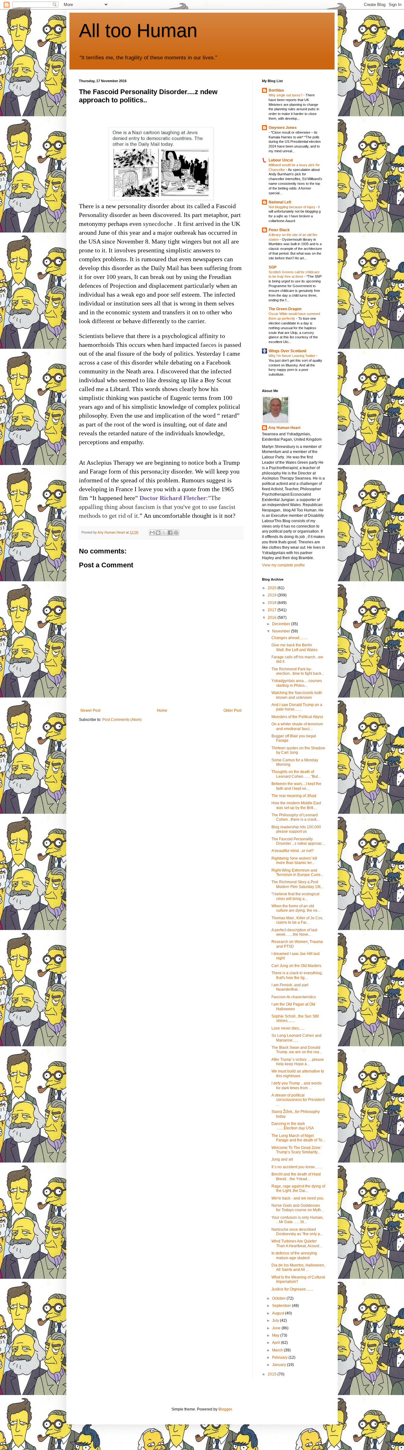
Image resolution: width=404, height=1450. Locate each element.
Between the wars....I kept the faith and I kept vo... (296, 786)
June (277, 1328)
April (276, 1342)
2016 (272, 617)
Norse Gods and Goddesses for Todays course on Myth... (297, 1207)
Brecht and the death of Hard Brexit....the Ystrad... (296, 1176)
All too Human (138, 30)
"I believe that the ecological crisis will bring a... (295, 896)
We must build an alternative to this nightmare (297, 1073)
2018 (272, 603)
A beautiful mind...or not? (292, 851)
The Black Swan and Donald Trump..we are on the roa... (296, 1049)
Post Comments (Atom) (122, 719)
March (278, 1350)
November (281, 631)
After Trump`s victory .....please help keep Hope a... (297, 1061)
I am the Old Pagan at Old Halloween (293, 1006)
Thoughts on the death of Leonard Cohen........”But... (296, 774)
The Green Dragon (285, 309)
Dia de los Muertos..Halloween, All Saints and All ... (298, 1267)
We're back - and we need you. (297, 1198)
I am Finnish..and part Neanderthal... (289, 987)
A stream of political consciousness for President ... (297, 1100)
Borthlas (276, 90)
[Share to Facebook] (170, 532)
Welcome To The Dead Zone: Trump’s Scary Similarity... (296, 1149)
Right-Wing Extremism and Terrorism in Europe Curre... (297, 872)
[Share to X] (164, 532)
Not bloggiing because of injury (292, 207)
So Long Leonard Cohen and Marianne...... (296, 1037)
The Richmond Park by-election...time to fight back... (297, 671)
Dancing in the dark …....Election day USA (292, 1125)
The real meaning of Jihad (293, 796)
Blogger (225, 1409)
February (280, 1357)
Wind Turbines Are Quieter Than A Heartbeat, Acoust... (296, 1243)
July (276, 1320)
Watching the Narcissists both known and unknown (296, 695)
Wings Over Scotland (287, 351)
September (282, 1305)
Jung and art (282, 1159)
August (278, 1313)
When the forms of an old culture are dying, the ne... (295, 908)
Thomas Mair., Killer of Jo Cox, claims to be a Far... (297, 920)
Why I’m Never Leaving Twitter (292, 356)
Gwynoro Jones (283, 127)
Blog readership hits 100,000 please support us (296, 829)
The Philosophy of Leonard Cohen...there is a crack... (295, 817)
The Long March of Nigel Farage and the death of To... (298, 1137)
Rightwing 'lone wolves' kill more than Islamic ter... (294, 860)
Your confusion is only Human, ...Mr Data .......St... (297, 1219)
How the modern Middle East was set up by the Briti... (296, 805)
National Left (280, 202)
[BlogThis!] (158, 532)
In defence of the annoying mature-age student (294, 1255)
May (276, 1335)
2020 (272, 588)
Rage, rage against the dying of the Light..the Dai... (298, 1188)
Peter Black (279, 230)
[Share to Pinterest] (176, 532)
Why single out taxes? (286, 95)
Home (162, 710)
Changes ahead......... (289, 638)
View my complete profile (283, 565)
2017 (272, 610)
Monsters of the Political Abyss (297, 717)
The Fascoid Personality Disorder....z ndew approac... (298, 841)
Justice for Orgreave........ (292, 1289)
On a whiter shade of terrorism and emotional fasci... (297, 726)
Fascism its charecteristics (293, 997)
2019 (272, 595)
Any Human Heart (284, 428)
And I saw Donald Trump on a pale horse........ (296, 707)
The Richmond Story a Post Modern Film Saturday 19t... (297, 884)
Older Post (232, 710)
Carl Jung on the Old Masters (296, 966)
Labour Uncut (281, 160)
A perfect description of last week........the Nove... (294, 932)
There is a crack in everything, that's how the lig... (297, 975)
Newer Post (90, 710)
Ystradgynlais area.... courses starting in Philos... (296, 683)
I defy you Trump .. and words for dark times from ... (296, 1085)
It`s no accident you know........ (296, 1167)
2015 (272, 1374)
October (279, 1298)
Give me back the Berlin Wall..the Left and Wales (294, 647)
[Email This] (152, 532)
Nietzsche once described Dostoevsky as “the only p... (297, 1231)
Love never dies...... (288, 1028)
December (281, 624)
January (279, 1364)
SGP (272, 267)
